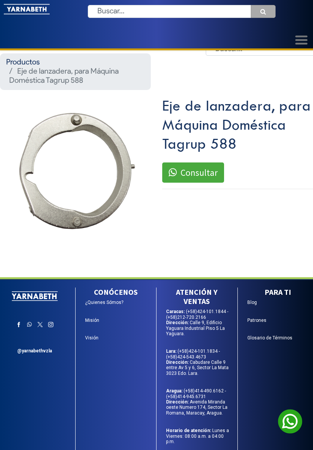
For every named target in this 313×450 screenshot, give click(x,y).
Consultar (199, 172)
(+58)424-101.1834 (198, 351)
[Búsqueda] (263, 11)
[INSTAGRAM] (51, 324)
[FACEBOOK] (19, 324)
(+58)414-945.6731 (186, 396)
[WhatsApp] (29, 324)
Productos (23, 62)
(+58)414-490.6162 (204, 391)
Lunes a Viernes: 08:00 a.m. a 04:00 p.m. (197, 436)
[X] (40, 324)
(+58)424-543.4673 (186, 357)
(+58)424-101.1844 (206, 311)
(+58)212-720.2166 (186, 317)
